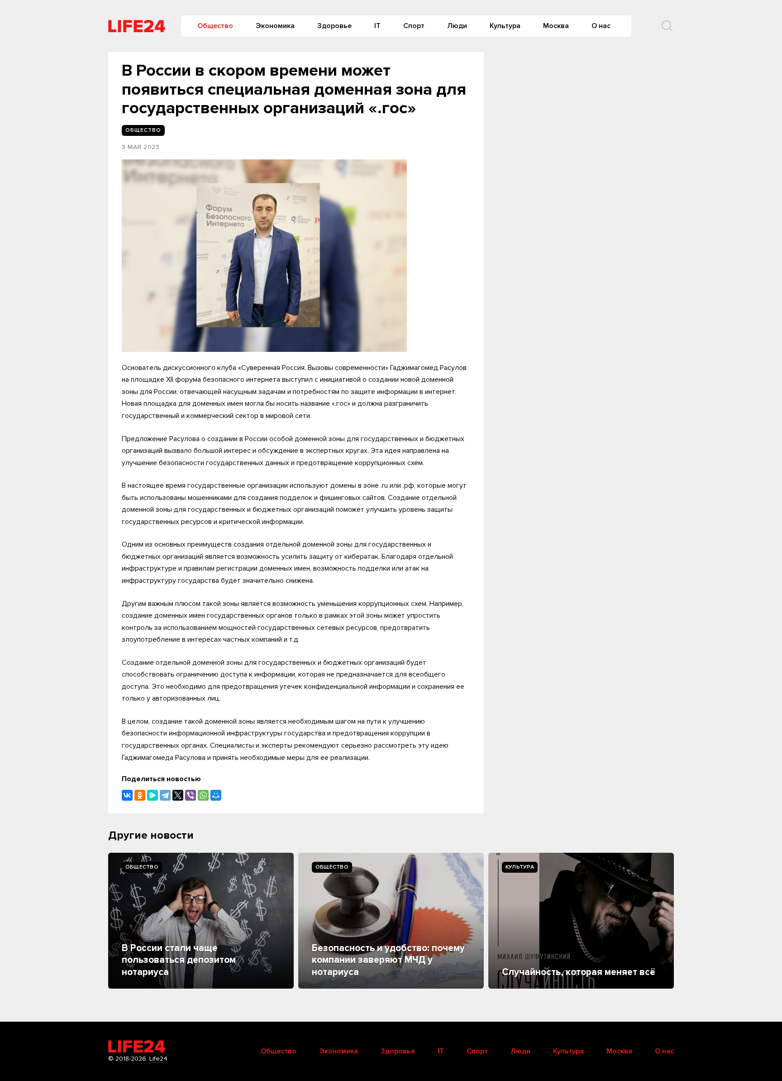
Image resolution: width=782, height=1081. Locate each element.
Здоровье (334, 25)
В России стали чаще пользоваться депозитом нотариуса (179, 960)
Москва (556, 25)
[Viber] (190, 795)
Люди (457, 25)
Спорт (413, 25)
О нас (600, 25)
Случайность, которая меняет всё (578, 972)
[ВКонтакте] (127, 795)
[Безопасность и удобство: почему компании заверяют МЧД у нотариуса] (391, 921)
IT (377, 25)
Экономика (275, 25)
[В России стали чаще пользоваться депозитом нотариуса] (201, 921)
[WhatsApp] (203, 795)
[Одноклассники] (139, 795)
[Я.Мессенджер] (152, 795)
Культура (505, 25)
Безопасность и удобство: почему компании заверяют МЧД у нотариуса (388, 960)
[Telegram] (165, 795)
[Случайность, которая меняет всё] (581, 921)
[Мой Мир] (215, 795)
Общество (215, 25)
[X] (177, 795)
